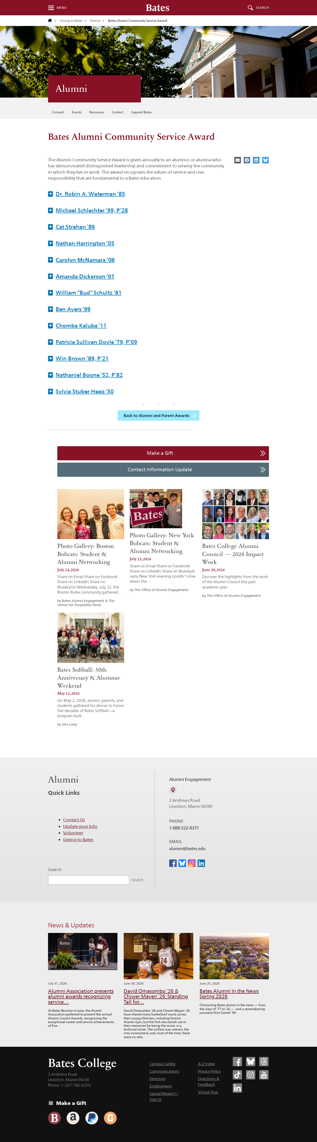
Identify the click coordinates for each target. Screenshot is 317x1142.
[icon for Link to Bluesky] (182, 863)
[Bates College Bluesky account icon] (250, 1061)
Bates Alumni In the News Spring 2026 (229, 993)
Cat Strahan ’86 (72, 226)
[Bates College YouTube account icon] (263, 1074)
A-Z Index (206, 1064)
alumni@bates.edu (187, 848)
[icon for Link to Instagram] (191, 863)
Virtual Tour (208, 1092)
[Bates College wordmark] (157, 7)
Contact (117, 112)
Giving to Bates (71, 20)
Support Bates (141, 112)
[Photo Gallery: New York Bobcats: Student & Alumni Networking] (156, 508)
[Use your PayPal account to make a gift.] (91, 1118)
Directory (157, 1078)
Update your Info (80, 826)
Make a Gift (160, 453)
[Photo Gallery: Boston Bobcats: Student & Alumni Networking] (90, 514)
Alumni (95, 20)
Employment (160, 1086)
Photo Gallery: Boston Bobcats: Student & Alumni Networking (85, 554)
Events (77, 112)
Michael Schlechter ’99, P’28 (88, 210)
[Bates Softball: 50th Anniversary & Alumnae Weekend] (90, 638)
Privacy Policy (209, 1071)
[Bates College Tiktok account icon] (237, 1074)
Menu (62, 8)
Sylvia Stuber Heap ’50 (81, 391)
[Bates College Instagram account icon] (250, 1074)
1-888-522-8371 (184, 828)
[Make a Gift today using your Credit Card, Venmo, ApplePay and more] (54, 1118)
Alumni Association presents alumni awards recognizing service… (81, 996)
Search (262, 8)
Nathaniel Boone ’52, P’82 (86, 375)
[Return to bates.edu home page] (52, 20)
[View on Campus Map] (173, 790)
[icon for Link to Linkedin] (201, 863)
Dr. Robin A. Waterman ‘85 (87, 194)
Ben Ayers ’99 (70, 309)
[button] (158, 193)
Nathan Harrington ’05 (81, 243)
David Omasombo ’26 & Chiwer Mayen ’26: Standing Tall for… (156, 996)
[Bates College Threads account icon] (263, 1061)
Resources (96, 112)
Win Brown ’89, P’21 (79, 358)
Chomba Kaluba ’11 (78, 325)
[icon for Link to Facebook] (173, 863)
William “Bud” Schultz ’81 (85, 292)
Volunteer (73, 832)
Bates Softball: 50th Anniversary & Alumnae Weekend (88, 677)
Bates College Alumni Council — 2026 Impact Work (233, 554)
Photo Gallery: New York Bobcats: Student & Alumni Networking (162, 543)
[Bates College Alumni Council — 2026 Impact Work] (235, 514)
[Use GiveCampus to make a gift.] (110, 1118)
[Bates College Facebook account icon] (237, 1061)
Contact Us (74, 819)
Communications (164, 1071)
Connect (58, 112)
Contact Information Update (160, 469)
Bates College (82, 1063)
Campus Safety (162, 1064)
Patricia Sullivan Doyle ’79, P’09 (93, 342)
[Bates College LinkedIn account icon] (237, 1088)
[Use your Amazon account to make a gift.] (73, 1118)
